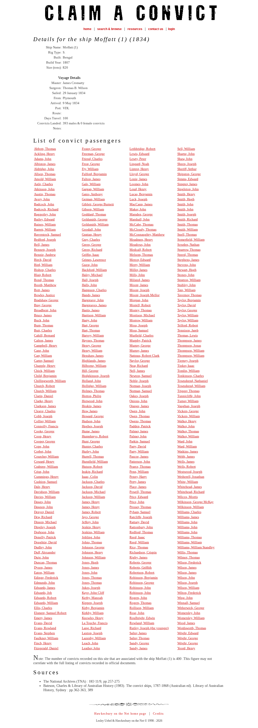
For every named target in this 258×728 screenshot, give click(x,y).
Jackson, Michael (94, 492)
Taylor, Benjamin (189, 300)
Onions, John (138, 401)
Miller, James (138, 270)
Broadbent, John (45, 310)
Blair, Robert (42, 275)
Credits (158, 713)
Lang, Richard (91, 628)
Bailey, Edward (44, 219)
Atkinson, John (44, 189)
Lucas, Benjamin (141, 194)
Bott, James (42, 290)
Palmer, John (138, 436)
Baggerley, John (45, 214)
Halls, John (89, 285)
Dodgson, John (44, 532)
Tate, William (186, 290)
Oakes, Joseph (139, 396)
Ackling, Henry (44, 154)
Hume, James (91, 431)
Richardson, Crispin (143, 552)
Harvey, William (93, 335)
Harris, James (91, 310)
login (171, 29)
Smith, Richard (187, 219)
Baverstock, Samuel (47, 234)
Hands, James (91, 295)
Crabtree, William (46, 466)
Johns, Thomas (92, 542)
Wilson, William (188, 588)
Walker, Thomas (188, 431)
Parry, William (139, 451)
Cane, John (41, 350)
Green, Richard (92, 249)
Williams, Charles (189, 512)
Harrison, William (94, 315)
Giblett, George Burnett (98, 204)
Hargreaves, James (94, 305)
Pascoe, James (139, 456)
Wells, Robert (186, 466)
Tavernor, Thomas (189, 295)
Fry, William (90, 169)
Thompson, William (190, 350)
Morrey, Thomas (141, 310)
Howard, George (93, 416)
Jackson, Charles (93, 482)
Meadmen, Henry (141, 239)
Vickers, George (188, 411)
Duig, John (41, 557)
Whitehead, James (189, 487)
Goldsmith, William (95, 224)
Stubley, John (186, 285)
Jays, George (90, 517)
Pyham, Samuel (140, 512)
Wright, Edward (188, 633)
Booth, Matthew (45, 285)
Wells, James (186, 461)
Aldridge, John (44, 169)
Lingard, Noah (139, 164)
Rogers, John (138, 598)
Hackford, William (94, 270)
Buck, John (41, 320)
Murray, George (140, 345)
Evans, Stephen (44, 633)
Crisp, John (41, 471)
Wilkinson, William (190, 507)
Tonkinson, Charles (190, 376)
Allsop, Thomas (44, 174)
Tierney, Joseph (188, 360)
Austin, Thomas (44, 194)
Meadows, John (140, 244)
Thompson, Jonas (189, 345)
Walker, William (188, 436)
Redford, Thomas (141, 532)
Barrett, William (45, 229)
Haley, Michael (92, 275)
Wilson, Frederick (189, 562)
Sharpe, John (186, 154)
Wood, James (186, 623)
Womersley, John (188, 613)
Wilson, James (187, 567)
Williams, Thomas (189, 537)
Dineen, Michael (45, 522)
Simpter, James (187, 184)
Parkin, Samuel (140, 441)
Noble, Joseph (139, 381)
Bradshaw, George (46, 300)
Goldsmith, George (95, 219)
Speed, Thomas (187, 255)
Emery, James (43, 618)
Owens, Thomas (140, 421)
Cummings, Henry (46, 477)
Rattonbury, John (141, 527)
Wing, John (185, 598)
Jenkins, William (93, 532)
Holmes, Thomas (93, 391)
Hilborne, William (94, 366)
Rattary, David (139, 522)
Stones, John (186, 275)
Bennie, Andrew (45, 255)
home (87, 29)
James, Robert (91, 512)
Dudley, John (43, 547)
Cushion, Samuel (45, 482)
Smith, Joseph (186, 214)
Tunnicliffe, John (189, 396)
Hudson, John (91, 421)
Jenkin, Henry (91, 527)
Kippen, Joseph (92, 603)
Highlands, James (94, 360)
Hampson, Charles (94, 290)
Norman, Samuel (141, 391)
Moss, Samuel (139, 330)
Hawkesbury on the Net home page (120, 713)
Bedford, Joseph (45, 239)
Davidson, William (46, 492)
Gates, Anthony (92, 194)
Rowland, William (142, 623)
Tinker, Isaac (186, 366)
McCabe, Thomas (141, 224)
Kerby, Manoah (92, 598)
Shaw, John (184, 159)
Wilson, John (186, 577)
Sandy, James (138, 648)
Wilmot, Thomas (188, 557)
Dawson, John (43, 507)
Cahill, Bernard (44, 335)
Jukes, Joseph (91, 588)
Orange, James (139, 406)
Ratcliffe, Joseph (141, 517)
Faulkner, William (46, 638)
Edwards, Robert (45, 598)
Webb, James (186, 456)
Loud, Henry (138, 189)
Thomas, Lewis (187, 335)
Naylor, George (140, 360)
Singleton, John (188, 189)
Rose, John (137, 613)
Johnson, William (94, 557)
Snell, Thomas (187, 234)
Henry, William (92, 350)
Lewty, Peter (138, 159)
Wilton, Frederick (189, 593)
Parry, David (138, 446)
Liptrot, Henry (139, 169)
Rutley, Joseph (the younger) (149, 628)
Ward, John (184, 441)
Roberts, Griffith (141, 567)
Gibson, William (93, 209)
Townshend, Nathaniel (192, 381)
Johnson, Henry (92, 552)
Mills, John (137, 275)
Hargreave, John (93, 300)
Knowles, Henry (93, 618)
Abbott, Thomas (45, 149)
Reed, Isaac (137, 537)
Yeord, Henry (186, 648)
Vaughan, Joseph (188, 406)
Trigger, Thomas (188, 391)
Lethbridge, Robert (142, 149)
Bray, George (43, 305)
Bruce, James (43, 315)
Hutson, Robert (92, 466)
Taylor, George (187, 310)
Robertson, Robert (142, 572)
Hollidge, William (94, 386)
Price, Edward (139, 497)
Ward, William (187, 446)
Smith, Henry (186, 194)
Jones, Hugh (90, 562)
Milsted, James (140, 280)
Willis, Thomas (187, 552)
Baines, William (45, 224)
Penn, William (139, 471)
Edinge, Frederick (46, 577)
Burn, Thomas (43, 325)
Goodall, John (91, 229)
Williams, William (189, 542)
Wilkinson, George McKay (195, 502)
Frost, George (91, 164)
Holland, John (91, 381)
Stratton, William (189, 280)
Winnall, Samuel (188, 603)
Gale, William (91, 184)
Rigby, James (138, 557)
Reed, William (139, 542)
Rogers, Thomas (140, 603)
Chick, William (44, 371)
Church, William (45, 391)
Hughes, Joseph (92, 426)
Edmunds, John (44, 582)
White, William (187, 482)
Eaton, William (44, 572)
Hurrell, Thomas (93, 456)
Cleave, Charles (44, 411)
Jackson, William (93, 497)
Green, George (91, 244)
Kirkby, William (93, 613)
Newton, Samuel (141, 376)
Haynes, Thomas (93, 340)
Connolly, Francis (46, 426)
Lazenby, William (94, 638)
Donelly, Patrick (45, 537)
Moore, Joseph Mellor (144, 295)
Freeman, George (93, 154)
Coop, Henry (42, 436)
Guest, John (90, 265)
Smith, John (185, 204)
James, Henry (91, 502)
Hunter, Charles (92, 446)
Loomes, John (139, 184)
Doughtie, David (45, 542)
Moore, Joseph (139, 290)
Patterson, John (140, 461)
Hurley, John (90, 451)
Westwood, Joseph (189, 471)
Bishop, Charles (45, 270)
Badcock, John (44, 204)
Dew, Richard (43, 517)
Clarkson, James (45, 406)
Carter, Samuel (44, 360)
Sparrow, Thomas (189, 249)
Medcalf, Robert (141, 249)
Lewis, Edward (139, 154)
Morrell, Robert (140, 305)
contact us (155, 29)
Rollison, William (142, 608)
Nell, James (137, 371)
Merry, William (140, 265)
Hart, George (90, 325)
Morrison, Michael (142, 315)
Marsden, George (141, 214)
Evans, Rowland (45, 628)
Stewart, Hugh (187, 270)
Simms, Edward (187, 179)
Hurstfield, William (95, 461)
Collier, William (45, 421)
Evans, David (43, 623)
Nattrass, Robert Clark (144, 355)
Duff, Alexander (44, 552)
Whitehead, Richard (191, 492)
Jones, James (90, 567)
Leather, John (91, 648)
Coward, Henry (44, 461)
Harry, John (89, 320)
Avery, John (42, 199)
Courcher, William (46, 456)
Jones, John (90, 572)
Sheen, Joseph (187, 164)
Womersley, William (191, 618)
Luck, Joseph (138, 199)
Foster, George (91, 149)
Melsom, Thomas (141, 255)
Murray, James (139, 350)
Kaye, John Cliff (93, 593)
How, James (90, 411)
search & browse (109, 29)
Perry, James (138, 482)
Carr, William (43, 355)
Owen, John (137, 411)
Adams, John (42, 159)
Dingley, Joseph (45, 527)
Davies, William (45, 497)
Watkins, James (187, 451)
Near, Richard (139, 366)
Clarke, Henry (43, 401)
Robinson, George (142, 582)
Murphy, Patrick (140, 340)
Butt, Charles (43, 330)
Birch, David (42, 260)
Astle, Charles (43, 184)
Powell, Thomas (140, 492)
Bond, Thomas (44, 280)
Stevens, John (186, 265)
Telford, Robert (187, 325)
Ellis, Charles (43, 608)
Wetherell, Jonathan (190, 477)
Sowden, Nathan (188, 244)
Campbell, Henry (45, 345)
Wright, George (187, 638)
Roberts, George (140, 562)
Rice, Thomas (139, 547)
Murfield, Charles (141, 335)
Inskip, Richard (92, 471)
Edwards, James (44, 588)
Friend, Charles (92, 159)
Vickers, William (188, 416)
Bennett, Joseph (45, 249)
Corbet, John (42, 451)
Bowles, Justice (44, 295)
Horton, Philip (91, 396)
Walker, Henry (187, 421)
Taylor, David (186, 305)
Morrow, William (141, 320)
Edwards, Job (43, 593)
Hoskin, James (91, 406)
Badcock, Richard (46, 209)
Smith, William (187, 229)
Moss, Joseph (139, 325)
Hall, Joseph (90, 280)
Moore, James (139, 285)
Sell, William (186, 149)
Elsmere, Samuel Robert (50, 613)
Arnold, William (45, 179)
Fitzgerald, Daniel (46, 648)
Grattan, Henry (92, 234)
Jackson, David (92, 487)
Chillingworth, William (50, 381)
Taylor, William (187, 315)
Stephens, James (188, 260)
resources (134, 29)
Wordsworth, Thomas (191, 628)
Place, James (138, 487)
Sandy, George (139, 643)
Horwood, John (92, 401)
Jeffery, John (90, 522)
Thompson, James (189, 340)
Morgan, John (139, 300)
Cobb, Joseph (43, 416)
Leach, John (90, 643)
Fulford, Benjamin (94, 174)
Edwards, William (46, 603)
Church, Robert (44, 386)
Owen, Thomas (140, 416)
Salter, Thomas (139, 638)
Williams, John (187, 522)
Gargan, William (93, 189)
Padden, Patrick (140, 426)
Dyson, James (43, 567)
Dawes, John (42, 502)
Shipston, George (189, 174)
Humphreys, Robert (95, 436)
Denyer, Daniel (44, 512)
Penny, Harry (138, 477)
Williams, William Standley (196, 547)
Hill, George (90, 371)
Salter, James (138, 633)
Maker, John (138, 209)
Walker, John (186, 426)
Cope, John (41, 446)
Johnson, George (93, 547)
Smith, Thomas (187, 224)
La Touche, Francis (95, 623)
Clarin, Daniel (43, 396)
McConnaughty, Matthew (147, 234)
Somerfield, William (191, 239)
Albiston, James (44, 164)
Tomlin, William (188, 371)
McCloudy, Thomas (143, 229)
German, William (93, 199)
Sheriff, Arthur (187, 169)
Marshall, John (140, 219)
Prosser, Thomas (140, 507)
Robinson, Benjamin (144, 577)
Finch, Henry (43, 643)
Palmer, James (139, 431)
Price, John (137, 502)
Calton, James (43, 340)
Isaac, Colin (90, 477)
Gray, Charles (91, 239)
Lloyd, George (139, 174)
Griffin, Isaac (90, 255)
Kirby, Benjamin (93, 608)
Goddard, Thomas (94, 214)
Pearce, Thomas (140, 466)
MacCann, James (141, 204)
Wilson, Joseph (187, 582)
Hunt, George (91, 441)
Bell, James (41, 244)
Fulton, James (91, 179)
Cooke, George (44, 431)
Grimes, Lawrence (94, 260)
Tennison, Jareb (188, 330)
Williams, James (188, 517)
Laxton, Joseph (92, 633)
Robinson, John (140, 588)
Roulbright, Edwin (142, 618)
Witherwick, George (190, 608)
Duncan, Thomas (45, 562)
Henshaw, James (93, 355)
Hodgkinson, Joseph (96, 376)
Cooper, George (44, 441)
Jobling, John (91, 537)
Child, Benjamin (45, 376)
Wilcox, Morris (187, 497)
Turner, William (188, 401)
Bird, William (43, 265)
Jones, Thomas (92, 577)
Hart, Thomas (91, 330)
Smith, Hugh (186, 199)
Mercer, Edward (140, 260)
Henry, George (91, 345)
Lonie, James (138, 179)
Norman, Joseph (140, 386)
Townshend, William (191, 386)
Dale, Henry (42, 487)
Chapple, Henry (44, 366)
